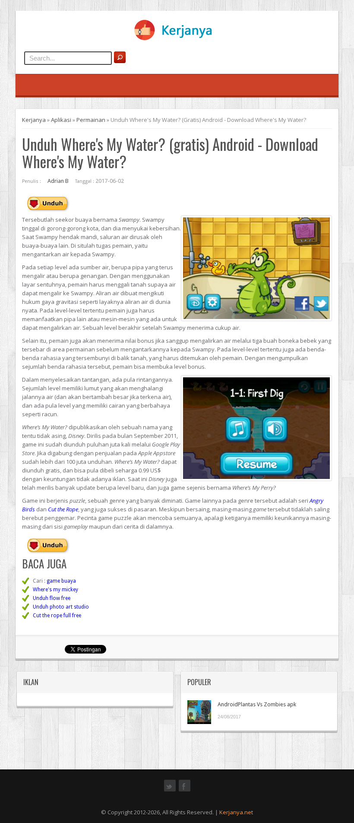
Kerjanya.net (236, 812)
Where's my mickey (55, 590)
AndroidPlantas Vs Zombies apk (257, 704)
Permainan (90, 120)
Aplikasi (61, 120)
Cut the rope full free (57, 615)
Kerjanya (34, 120)
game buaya (61, 581)
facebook (184, 790)
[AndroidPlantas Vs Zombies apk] (199, 712)
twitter (170, 790)
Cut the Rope (63, 509)
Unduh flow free (51, 598)
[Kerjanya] (177, 38)
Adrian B (58, 181)
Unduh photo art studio (61, 607)
